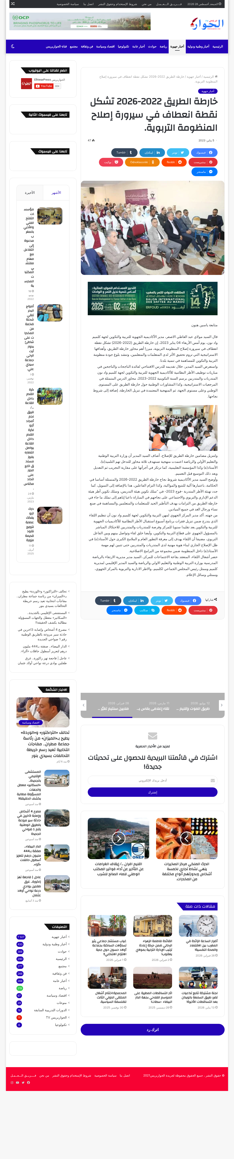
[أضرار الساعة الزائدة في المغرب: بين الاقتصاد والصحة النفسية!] (198, 926)
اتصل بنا (88, 4)
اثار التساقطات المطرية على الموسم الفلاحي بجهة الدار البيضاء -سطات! (153, 997)
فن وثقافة (87, 46)
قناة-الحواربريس (56, 46)
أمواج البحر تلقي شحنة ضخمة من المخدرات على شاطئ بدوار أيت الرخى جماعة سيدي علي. (29, 337)
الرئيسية (218, 46)
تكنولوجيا (123, 46)
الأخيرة (30, 192)
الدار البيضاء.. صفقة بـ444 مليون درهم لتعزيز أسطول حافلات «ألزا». (28, 855)
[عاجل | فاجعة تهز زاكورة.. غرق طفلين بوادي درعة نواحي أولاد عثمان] (56, 883)
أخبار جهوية (177, 46)
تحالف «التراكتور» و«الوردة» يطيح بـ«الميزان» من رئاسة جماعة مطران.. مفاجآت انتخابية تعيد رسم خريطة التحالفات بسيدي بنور (45, 744)
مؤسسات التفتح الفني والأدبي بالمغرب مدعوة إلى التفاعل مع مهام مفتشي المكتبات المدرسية (29, 247)
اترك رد (153, 1029)
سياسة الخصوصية (68, 4)
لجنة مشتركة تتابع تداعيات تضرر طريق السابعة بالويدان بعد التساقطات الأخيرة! (200, 997)
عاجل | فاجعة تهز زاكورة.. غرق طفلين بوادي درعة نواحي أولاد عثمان (29, 886)
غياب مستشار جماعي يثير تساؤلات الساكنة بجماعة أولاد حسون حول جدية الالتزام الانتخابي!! (109, 947)
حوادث (152, 46)
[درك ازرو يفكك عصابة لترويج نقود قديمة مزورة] (49, 515)
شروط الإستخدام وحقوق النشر (117, 4)
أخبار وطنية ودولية (198, 46)
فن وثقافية (59, 973)
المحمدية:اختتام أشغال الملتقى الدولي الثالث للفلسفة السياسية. (110, 997)
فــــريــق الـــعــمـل (169, 4)
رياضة (163, 46)
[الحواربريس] (206, 23)
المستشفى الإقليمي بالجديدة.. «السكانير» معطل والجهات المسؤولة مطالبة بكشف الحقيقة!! (42, 617)
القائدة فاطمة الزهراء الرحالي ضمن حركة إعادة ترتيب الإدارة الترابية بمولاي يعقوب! (154, 947)
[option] (193, 705)
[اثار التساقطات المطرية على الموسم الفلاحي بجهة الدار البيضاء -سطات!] (152, 978)
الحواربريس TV (56, 1017)
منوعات (62, 1003)
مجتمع (74, 46)
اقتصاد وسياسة (105, 46)
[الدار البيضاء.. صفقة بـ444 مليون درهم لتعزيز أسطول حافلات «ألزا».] (56, 853)
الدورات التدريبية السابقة (50, 1010)
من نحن (147, 4)
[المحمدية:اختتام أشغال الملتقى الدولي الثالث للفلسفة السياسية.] (107, 978)
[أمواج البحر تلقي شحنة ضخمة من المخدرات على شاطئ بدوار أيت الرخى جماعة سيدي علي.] (49, 312)
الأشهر (56, 192)
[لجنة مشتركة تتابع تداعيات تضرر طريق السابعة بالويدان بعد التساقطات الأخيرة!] (198, 978)
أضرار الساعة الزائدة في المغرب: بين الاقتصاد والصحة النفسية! (202, 945)
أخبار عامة (138, 46)
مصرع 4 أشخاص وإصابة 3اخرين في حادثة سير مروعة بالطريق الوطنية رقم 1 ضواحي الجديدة (42, 634)
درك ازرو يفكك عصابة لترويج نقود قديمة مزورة (29, 524)
